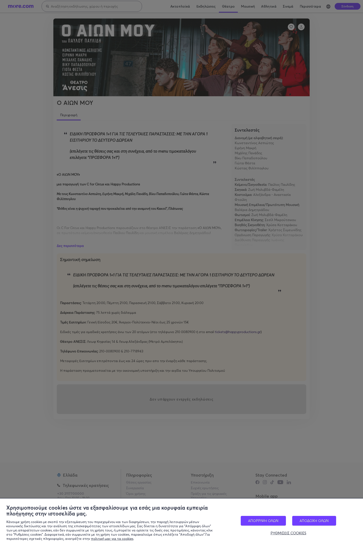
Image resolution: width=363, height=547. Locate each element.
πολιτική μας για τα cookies (112, 538)
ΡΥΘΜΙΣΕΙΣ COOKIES (288, 533)
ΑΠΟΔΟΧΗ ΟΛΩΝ (314, 520)
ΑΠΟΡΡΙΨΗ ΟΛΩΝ (263, 520)
